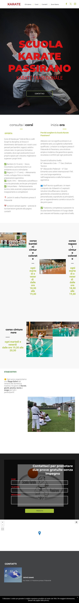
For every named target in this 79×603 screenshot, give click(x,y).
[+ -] (39, 535)
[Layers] (76, 522)
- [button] (2, 525)
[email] (11, 571)
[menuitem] (28, 4)
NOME (13, 479)
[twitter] (70, 4)
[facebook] (66, 4)
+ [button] (2, 522)
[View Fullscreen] (2, 529)
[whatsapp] (6, 576)
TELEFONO (15, 487)
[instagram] (75, 4)
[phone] (17, 571)
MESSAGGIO (16, 495)
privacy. (46, 600)
